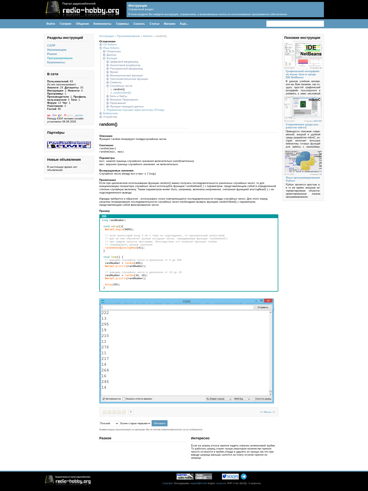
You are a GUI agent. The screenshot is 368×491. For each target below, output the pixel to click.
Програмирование (60, 58)
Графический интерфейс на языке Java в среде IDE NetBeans (303, 74)
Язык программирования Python (303, 179)
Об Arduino (110, 44)
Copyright (167, 483)
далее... (80, 115)
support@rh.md (198, 483)
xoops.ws (221, 483)
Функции (112, 58)
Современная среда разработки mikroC (302, 126)
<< (261, 412)
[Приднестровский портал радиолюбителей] (185, 477)
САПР (51, 45)
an (49, 115)
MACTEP (318, 121)
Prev (286, 41)
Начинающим (56, 49)
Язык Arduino (111, 47)
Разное (52, 53)
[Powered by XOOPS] (230, 477)
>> (273, 412)
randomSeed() (122, 92)
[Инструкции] (318, 11)
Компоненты (56, 62)
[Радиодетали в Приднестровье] (69, 142)
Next (290, 41)
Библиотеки (110, 113)
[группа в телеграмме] (244, 477)
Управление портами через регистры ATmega (135, 109)
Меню (267, 412)
